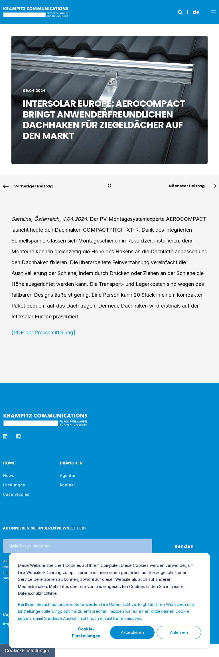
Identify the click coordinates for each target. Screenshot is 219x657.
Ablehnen (179, 632)
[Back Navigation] (109, 186)
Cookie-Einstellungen (86, 632)
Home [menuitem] (9, 463)
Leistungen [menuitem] (14, 484)
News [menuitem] (8, 475)
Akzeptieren (132, 632)
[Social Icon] (7, 436)
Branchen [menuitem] (71, 463)
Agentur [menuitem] (68, 475)
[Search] (181, 12)
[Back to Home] (35, 14)
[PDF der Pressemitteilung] (43, 332)
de (196, 12)
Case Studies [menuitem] (16, 494)
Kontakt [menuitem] (67, 484)
